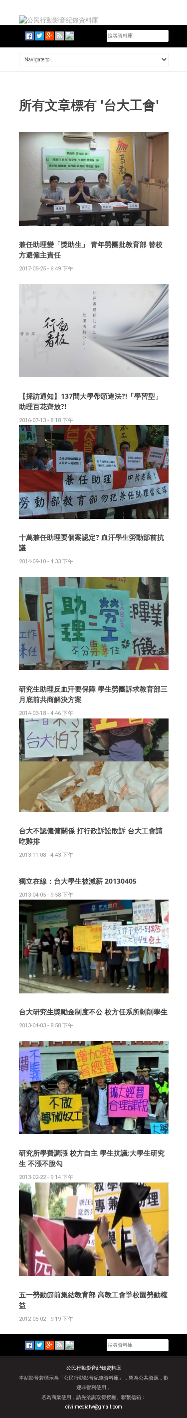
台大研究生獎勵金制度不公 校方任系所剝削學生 (93, 1011)
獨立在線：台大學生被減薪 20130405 (78, 881)
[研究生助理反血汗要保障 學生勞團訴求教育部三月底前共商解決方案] (94, 623)
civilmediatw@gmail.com (93, 1407)
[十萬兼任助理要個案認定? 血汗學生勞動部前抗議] (94, 471)
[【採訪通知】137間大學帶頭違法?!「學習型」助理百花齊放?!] (94, 330)
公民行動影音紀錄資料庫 (93, 1368)
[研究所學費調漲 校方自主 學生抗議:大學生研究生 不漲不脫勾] (94, 1087)
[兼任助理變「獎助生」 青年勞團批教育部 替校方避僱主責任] (94, 178)
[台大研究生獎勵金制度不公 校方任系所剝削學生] (94, 945)
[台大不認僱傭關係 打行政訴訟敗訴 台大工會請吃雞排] (94, 764)
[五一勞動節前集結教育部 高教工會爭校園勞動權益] (94, 1228)
